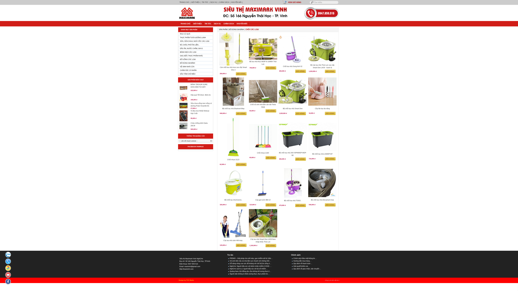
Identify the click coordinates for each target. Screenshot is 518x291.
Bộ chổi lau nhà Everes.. (233, 200)
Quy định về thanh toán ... (302, 263)
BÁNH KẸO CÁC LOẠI (188, 52)
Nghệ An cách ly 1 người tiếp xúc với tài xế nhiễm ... (248, 269)
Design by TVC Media (186, 280)
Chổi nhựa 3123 (233, 160)
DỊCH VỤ (213, 2)
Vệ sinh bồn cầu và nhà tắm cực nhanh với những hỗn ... (250, 261)
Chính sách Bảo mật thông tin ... (305, 258)
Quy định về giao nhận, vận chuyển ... (307, 269)
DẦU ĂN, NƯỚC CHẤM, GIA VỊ (191, 48)
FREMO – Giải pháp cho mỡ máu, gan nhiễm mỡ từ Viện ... (251, 258)
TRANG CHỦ (184, 2)
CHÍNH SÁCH (224, 2)
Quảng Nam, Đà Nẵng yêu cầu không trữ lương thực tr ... (250, 271)
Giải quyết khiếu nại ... (301, 266)
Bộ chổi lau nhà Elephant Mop (233, 109)
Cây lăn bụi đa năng (322, 109)
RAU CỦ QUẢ (185, 34)
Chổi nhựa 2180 (263, 153)
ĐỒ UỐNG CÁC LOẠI (188, 59)
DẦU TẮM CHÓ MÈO (187, 74)
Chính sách (296, 255)
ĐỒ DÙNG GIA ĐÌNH (187, 63)
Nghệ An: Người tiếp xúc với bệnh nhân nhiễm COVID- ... (250, 266)
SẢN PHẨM (223, 29)
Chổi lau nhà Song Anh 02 (292, 66)
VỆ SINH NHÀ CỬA (187, 67)
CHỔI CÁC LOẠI (252, 29)
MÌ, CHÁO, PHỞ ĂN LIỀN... (190, 45)
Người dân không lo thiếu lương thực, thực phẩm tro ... (249, 274)
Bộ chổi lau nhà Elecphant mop (322, 200)
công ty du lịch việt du (332, 280)
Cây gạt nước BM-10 (263, 200)
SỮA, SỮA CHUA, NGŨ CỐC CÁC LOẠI (194, 41)
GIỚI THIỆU (195, 2)
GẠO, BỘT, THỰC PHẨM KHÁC (191, 56)
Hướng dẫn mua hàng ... (302, 261)
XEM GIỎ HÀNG (294, 2)
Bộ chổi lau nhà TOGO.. (292, 201)
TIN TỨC (205, 2)
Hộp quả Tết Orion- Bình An (201, 95)
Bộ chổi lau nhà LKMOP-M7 (322, 154)
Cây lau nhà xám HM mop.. (233, 240)
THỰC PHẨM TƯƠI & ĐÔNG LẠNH (193, 38)
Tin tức (230, 255)
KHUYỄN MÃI (236, 2)
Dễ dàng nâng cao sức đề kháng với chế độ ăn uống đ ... (250, 263)
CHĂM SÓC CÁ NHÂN (188, 70)
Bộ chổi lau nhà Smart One (293, 109)
